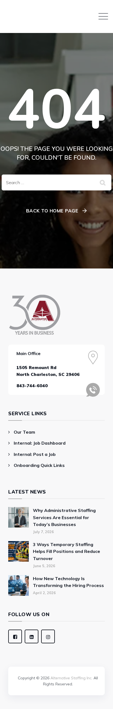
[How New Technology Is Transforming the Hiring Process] (18, 585)
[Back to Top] (56, 663)
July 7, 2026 (43, 532)
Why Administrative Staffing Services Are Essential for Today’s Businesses (64, 517)
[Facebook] (15, 636)
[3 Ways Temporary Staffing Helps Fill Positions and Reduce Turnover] (18, 554)
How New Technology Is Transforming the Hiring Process (68, 582)
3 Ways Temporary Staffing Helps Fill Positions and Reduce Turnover (66, 551)
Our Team (24, 432)
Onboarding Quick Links (39, 465)
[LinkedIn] (31, 636)
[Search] (103, 182)
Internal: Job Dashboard (40, 443)
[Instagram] (48, 636)
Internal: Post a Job (35, 454)
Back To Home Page (52, 211)
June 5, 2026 (44, 566)
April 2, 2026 (44, 593)
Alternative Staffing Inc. (71, 677)
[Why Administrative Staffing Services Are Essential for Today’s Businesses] (18, 520)
